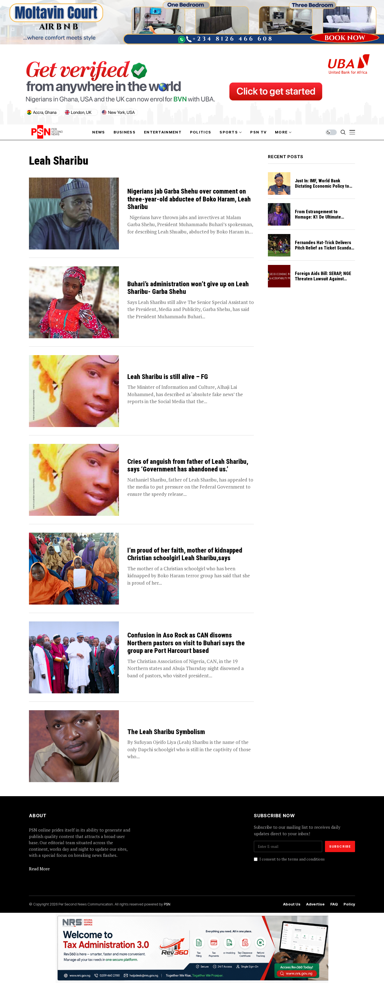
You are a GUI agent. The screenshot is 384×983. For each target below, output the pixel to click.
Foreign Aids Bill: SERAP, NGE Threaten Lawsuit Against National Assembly (323, 279)
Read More (39, 868)
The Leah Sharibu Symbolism (166, 732)
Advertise (315, 904)
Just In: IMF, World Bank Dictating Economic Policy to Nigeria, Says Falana (322, 186)
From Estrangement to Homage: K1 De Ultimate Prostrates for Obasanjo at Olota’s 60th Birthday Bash (320, 220)
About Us (292, 904)
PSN (167, 904)
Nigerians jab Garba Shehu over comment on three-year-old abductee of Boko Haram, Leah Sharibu (189, 199)
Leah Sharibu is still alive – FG (167, 377)
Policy (349, 904)
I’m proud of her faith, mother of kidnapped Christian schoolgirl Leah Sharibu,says (184, 554)
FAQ (334, 904)
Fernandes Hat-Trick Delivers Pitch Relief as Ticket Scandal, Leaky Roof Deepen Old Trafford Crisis (324, 251)
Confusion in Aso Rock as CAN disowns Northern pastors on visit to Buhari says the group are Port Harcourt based (186, 643)
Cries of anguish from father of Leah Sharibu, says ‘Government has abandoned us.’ (187, 465)
